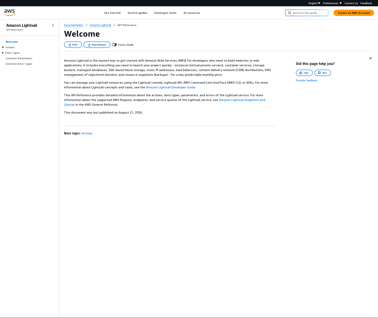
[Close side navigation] (53, 25)
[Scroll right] (203, 13)
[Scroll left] (101, 13)
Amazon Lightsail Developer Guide (170, 87)
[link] (127, 25)
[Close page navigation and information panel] (370, 58)
